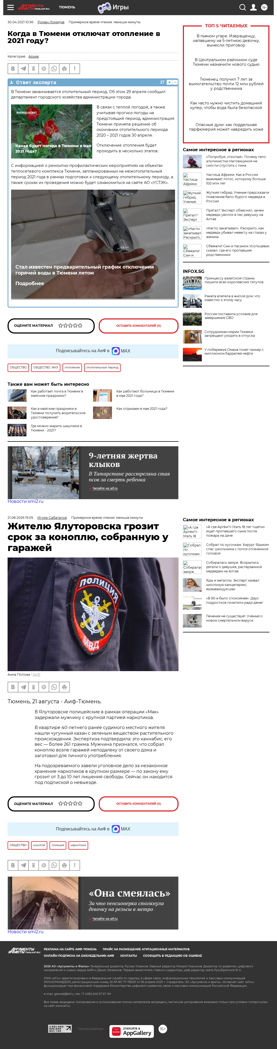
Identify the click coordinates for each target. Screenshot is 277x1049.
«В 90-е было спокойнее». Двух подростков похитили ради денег (234, 600)
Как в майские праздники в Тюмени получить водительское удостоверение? (58, 413)
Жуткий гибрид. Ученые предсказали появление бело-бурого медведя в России (237, 196)
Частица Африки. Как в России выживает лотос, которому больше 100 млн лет (236, 179)
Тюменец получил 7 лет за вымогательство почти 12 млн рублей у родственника (226, 84)
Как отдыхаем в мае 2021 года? (141, 409)
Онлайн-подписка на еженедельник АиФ (79, 956)
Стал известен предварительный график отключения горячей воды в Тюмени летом (84, 270)
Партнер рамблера (90, 1028)
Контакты (128, 956)
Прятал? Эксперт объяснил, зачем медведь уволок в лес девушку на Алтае (235, 214)
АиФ (36, 674)
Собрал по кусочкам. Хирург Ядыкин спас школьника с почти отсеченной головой (237, 549)
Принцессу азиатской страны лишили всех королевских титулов (234, 280)
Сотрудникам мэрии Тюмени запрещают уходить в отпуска (230, 334)
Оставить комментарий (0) (138, 326)
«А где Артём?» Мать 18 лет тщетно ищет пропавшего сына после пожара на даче (235, 531)
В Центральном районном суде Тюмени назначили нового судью (226, 62)
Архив (33, 56)
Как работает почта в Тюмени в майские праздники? (57, 393)
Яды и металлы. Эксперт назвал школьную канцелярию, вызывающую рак (232, 584)
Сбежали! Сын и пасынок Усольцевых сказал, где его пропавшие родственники (237, 250)
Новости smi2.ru (26, 501)
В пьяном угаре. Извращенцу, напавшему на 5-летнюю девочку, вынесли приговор (226, 41)
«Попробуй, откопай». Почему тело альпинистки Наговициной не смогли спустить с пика (236, 161)
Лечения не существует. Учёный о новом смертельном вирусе (234, 618)
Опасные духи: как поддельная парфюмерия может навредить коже (226, 127)
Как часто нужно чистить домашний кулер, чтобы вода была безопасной (226, 105)
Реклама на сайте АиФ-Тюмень (70, 949)
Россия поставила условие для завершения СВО (231, 316)
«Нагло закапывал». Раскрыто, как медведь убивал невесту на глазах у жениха (236, 232)
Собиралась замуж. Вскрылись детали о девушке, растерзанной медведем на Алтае (234, 566)
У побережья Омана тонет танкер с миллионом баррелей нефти (234, 351)
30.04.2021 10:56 (20, 22)
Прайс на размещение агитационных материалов (146, 949)
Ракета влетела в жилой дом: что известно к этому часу (232, 298)
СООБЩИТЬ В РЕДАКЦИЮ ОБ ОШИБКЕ (172, 956)
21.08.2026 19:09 (20, 518)
